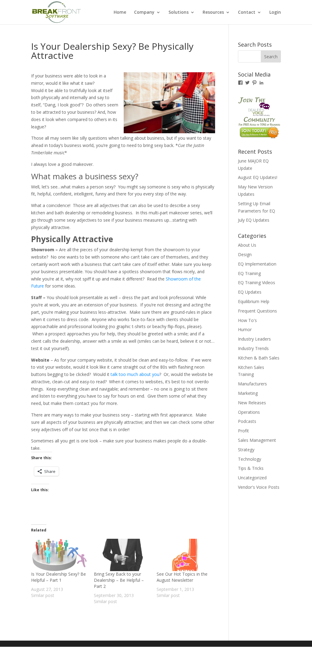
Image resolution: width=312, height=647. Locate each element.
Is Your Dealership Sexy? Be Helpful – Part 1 (58, 577)
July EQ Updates (253, 220)
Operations (249, 412)
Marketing (248, 393)
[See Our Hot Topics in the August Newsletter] (185, 555)
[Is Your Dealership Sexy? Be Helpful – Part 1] (59, 555)
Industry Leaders (254, 339)
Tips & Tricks (251, 468)
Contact (246, 12)
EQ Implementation (257, 264)
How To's (247, 320)
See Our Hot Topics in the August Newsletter (182, 577)
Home (120, 12)
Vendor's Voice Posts (258, 487)
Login (275, 12)
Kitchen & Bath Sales (258, 358)
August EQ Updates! (257, 177)
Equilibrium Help (253, 301)
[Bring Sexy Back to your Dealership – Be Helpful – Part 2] (122, 555)
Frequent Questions (257, 311)
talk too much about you (135, 374)
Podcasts (247, 421)
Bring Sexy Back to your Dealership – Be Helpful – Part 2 (119, 580)
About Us (247, 245)
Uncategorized (252, 478)
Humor (245, 329)
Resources (213, 12)
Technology (249, 459)
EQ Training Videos (256, 282)
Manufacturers (252, 384)
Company (144, 12)
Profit (243, 431)
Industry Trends (253, 348)
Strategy (246, 449)
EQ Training (249, 273)
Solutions (178, 12)
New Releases (252, 403)
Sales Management (257, 440)
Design (245, 254)
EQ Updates (249, 292)
